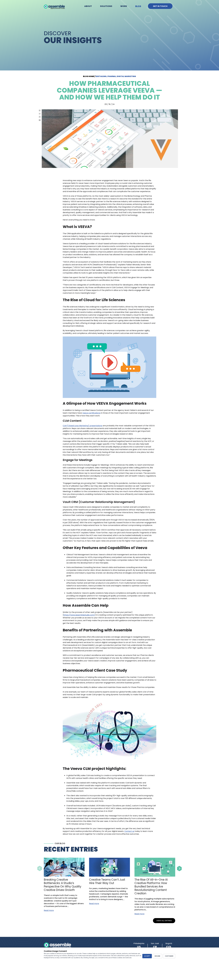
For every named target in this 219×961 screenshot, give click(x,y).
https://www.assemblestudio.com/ (79, 615)
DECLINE (157, 956)
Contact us (129, 831)
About (88, 6)
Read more (49, 910)
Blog (138, 6)
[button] (39, 868)
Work (123, 6)
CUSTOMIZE (169, 956)
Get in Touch (160, 6)
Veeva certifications (91, 413)
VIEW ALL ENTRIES (164, 920)
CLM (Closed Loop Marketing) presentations (82, 425)
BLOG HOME (88, 76)
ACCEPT (147, 956)
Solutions (106, 6)
